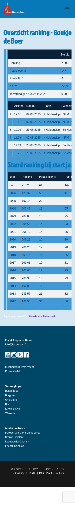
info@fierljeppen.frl (16, 344)
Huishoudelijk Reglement (20, 367)
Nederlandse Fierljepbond (42, 316)
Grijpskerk (11, 399)
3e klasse (69, 129)
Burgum (10, 395)
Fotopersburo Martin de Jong (22, 432)
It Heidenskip (12, 408)
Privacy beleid (13, 371)
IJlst (7, 404)
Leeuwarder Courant (17, 441)
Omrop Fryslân (14, 437)
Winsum (10, 413)
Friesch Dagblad (15, 446)
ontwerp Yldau (23, 473)
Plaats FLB (16, 78)
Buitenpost (11, 391)
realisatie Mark (51, 473)
